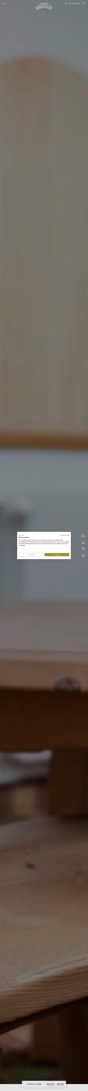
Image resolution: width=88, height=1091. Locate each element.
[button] (22, 535)
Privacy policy (64, 535)
